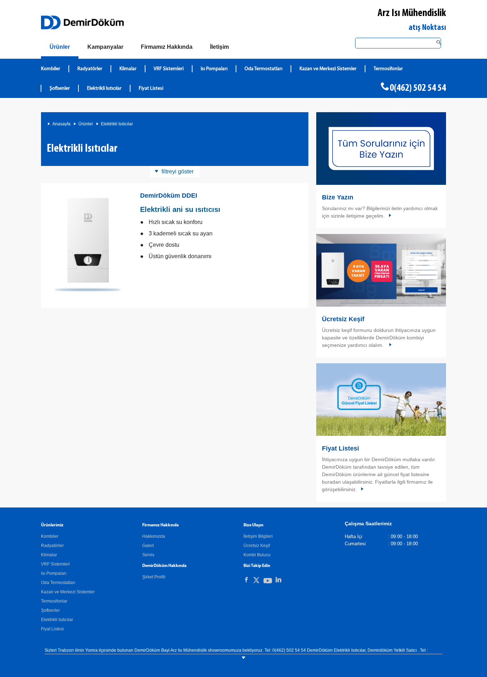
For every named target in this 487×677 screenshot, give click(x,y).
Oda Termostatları (263, 69)
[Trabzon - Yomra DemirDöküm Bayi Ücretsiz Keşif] (381, 270)
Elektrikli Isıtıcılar (104, 88)
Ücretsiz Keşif (343, 319)
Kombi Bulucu (257, 554)
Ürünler (85, 123)
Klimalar (128, 69)
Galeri (148, 545)
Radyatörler (89, 69)
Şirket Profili (153, 576)
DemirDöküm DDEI (168, 195)
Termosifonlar (388, 69)
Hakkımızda (153, 536)
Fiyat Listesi (151, 88)
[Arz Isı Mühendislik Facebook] (246, 580)
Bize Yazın (337, 197)
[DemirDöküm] (82, 22)
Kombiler (50, 69)
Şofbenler (60, 88)
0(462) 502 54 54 (418, 88)
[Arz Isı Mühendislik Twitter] (256, 581)
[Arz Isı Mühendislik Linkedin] (278, 580)
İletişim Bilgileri (258, 536)
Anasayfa (61, 123)
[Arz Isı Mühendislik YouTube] (267, 582)
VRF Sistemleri (169, 69)
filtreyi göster (178, 171)
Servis (148, 554)
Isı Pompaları (214, 69)
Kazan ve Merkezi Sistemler (328, 69)
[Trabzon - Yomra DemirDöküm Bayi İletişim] (381, 148)
